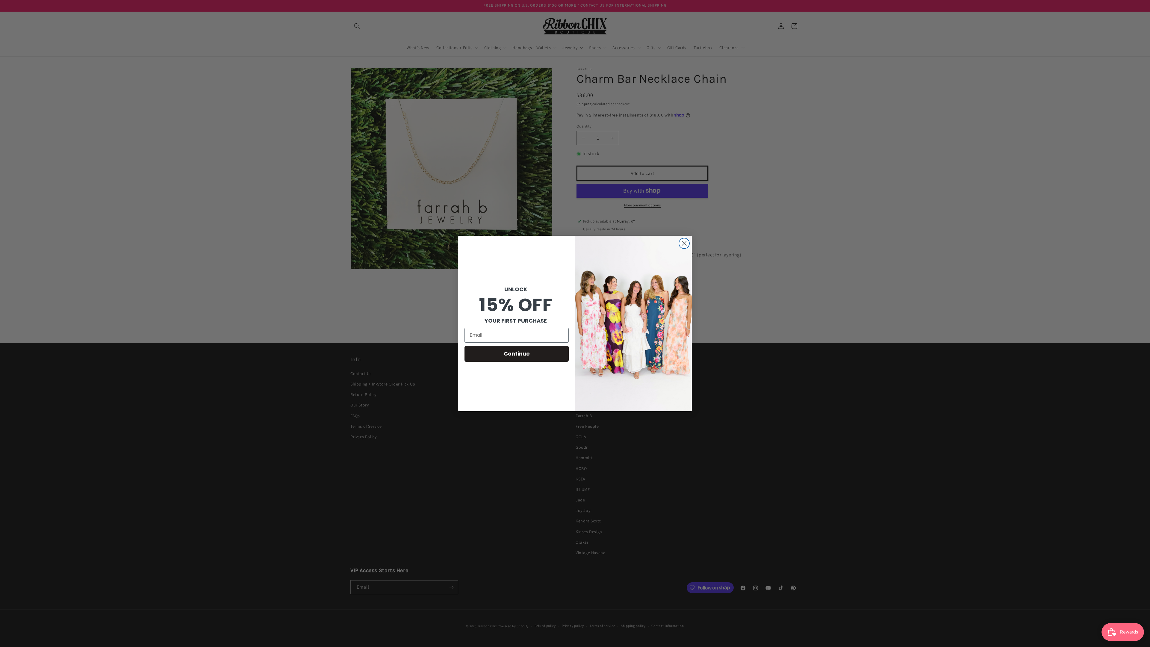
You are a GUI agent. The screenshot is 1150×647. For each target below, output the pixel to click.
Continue (517, 353)
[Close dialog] (684, 243)
